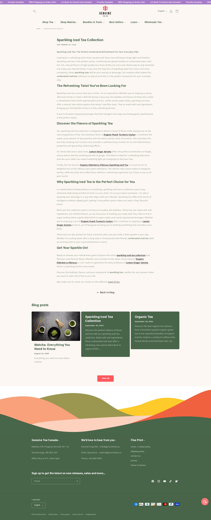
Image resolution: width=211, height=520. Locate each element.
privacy (134, 461)
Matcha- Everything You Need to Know (52, 347)
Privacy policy (65, 514)
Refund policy (53, 514)
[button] (34, 11)
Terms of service (77, 514)
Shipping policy (91, 514)
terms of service (138, 465)
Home (38, 28)
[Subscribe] (77, 481)
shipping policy (137, 452)
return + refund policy (140, 447)
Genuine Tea (41, 514)
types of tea (114, 281)
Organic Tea (144, 317)
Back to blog (107, 292)
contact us (136, 456)
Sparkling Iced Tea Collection (99, 319)
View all (105, 378)
